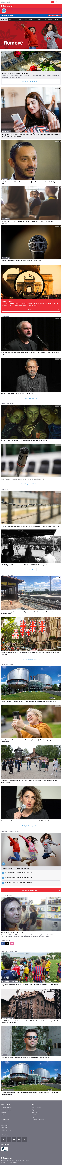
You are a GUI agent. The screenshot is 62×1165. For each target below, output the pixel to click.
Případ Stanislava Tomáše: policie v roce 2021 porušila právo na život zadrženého (28, 701)
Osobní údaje (11, 1160)
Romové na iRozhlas (9, 951)
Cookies (3, 1160)
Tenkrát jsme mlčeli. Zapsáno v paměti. (15, 73)
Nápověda (35, 1110)
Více (57, 19)
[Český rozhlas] (6, 2)
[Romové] (31, 35)
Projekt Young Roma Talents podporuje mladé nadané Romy (22, 260)
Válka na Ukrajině (6, 1107)
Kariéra (34, 1115)
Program (12, 19)
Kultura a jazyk (7, 403)
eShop (3, 1115)
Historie (4, 489)
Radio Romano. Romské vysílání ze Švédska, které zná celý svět (22, 479)
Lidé (44, 19)
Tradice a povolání (8, 575)
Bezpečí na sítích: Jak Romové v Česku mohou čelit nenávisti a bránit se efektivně (31, 135)
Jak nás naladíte (36, 1107)
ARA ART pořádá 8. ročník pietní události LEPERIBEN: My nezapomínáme (25, 565)
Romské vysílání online (10, 831)
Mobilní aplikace (6, 1130)
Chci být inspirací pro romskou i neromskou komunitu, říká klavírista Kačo (26, 1058)
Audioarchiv (29, 19)
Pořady (20, 19)
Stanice (3, 1112)
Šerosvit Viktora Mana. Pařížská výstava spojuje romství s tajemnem (24, 440)
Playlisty (38, 19)
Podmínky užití (20, 1160)
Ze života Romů (7, 664)
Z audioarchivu (7, 895)
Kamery (51, 19)
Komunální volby (6, 1110)
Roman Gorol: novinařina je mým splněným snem (17, 393)
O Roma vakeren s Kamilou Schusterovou (16, 868)
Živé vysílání (5, 1123)
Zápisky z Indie (7, 301)
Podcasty (4, 1127)
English (27, 1160)
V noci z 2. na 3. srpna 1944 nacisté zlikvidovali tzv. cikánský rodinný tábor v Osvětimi (30, 526)
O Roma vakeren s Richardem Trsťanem (18, 882)
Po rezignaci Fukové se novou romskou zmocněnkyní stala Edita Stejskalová (27, 821)
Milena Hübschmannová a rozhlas (12, 932)
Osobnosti (5, 316)
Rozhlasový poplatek (38, 1119)
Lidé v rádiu (35, 1112)
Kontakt (34, 1117)
